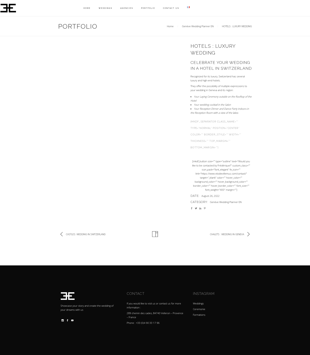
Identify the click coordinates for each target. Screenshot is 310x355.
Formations (199, 314)
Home (170, 26)
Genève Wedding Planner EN (198, 26)
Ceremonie (199, 309)
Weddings (198, 303)
